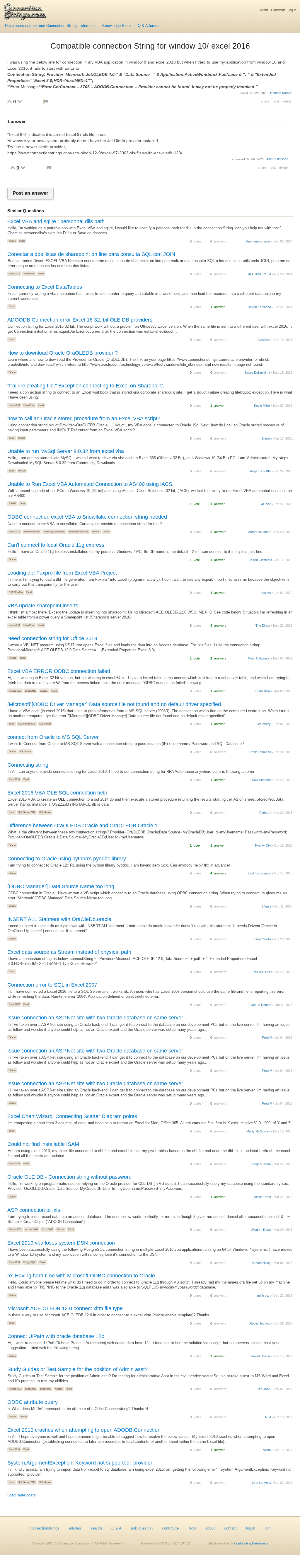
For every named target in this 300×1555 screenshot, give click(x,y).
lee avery (264, 724)
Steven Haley (261, 1262)
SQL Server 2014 (26, 812)
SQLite (12, 240)
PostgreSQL (29, 1262)
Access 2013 (15, 690)
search (96, 1528)
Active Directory (31, 531)
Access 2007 (31, 1229)
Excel (22, 240)
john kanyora (261, 1482)
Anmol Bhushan (259, 532)
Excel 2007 (14, 1004)
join (267, 1528)
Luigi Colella (262, 939)
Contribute (278, 10)
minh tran (263, 1295)
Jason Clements (260, 560)
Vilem (267, 1450)
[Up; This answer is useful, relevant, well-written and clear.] (13, 167)
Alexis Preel (262, 1197)
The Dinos (262, 625)
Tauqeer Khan (261, 1164)
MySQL (22, 470)
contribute (170, 1528)
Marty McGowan (258, 1131)
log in (292, 10)
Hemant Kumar (281, 93)
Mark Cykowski (259, 658)
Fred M (267, 1037)
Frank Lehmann (259, 752)
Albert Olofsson (277, 159)
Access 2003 (15, 1229)
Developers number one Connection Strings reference (50, 26)
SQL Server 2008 (26, 723)
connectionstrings (44, 1528)
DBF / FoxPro (16, 592)
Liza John (263, 1389)
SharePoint (28, 273)
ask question (142, 1528)
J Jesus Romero (260, 1005)
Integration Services (78, 531)
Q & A (116, 1528)
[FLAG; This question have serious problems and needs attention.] (45, 101)
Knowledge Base (116, 26)
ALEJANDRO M (259, 274)
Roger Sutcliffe (260, 471)
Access (12, 657)
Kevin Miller (262, 405)
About (264, 10)
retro (192, 1528)
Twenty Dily (263, 845)
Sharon (266, 438)
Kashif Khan (263, 691)
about (210, 1528)
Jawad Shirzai (260, 1356)
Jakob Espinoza (259, 307)
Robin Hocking (260, 1323)
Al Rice (266, 504)
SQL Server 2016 (26, 1482)
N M (268, 1417)
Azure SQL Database (54, 531)
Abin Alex (264, 339)
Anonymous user (258, 241)
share (265, 101)
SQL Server (45, 723)
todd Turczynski (259, 873)
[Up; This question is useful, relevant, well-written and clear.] (9, 101)
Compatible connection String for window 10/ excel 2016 (150, 46)
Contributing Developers (251, 1543)
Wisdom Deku (261, 1229)
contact (230, 1528)
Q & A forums (149, 26)
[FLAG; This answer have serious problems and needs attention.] (49, 167)
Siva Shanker (261, 780)
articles (75, 1528)
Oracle (12, 372)
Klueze (266, 592)
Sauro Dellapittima (257, 372)
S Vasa (266, 906)
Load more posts (21, 1495)
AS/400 (12, 503)
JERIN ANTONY (260, 972)
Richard (264, 812)
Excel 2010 (14, 779)
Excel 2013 (14, 273)
